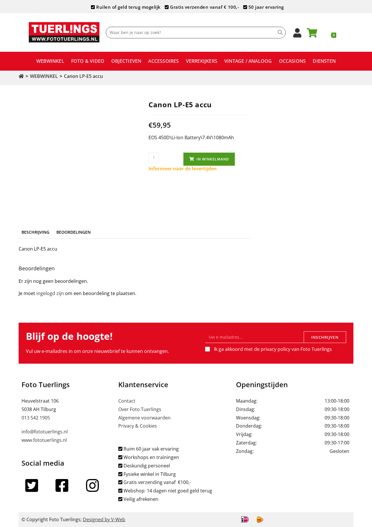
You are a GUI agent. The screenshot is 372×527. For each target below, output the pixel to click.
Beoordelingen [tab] (73, 232)
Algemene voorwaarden (144, 418)
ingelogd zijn (50, 293)
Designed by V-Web (104, 519)
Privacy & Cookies (137, 426)
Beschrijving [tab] (35, 232)
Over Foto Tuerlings (139, 409)
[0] (315, 34)
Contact (126, 401)
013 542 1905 (36, 418)
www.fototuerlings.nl (44, 440)
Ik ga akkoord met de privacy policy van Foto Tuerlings (273, 349)
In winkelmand (212, 159)
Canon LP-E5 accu (83, 76)
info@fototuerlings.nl (45, 431)
